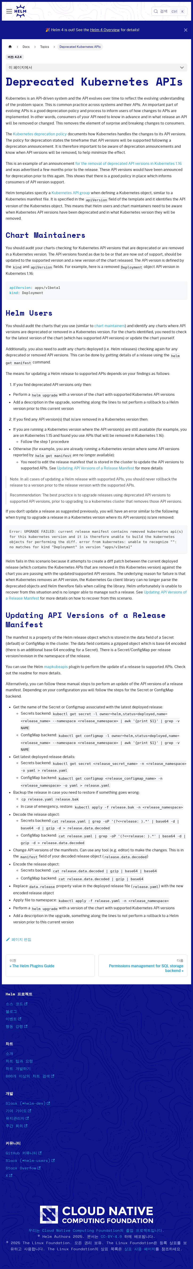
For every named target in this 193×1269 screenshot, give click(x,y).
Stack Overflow (21, 1168)
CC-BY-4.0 (111, 1237)
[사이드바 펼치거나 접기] (9, 11)
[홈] (10, 46)
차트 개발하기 (18, 1069)
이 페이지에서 (20, 67)
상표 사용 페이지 (139, 1249)
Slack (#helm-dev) (26, 1103)
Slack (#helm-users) (28, 1161)
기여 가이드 (16, 1111)
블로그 (11, 1011)
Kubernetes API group (71, 192)
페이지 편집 (21, 939)
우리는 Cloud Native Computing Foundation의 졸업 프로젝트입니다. (96, 1230)
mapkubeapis (56, 666)
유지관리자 (15, 1118)
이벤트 (11, 1019)
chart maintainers (109, 325)
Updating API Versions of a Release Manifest (95, 468)
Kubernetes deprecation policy (40, 134)
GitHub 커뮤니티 (21, 1153)
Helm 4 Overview (105, 29)
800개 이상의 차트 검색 (28, 1076)
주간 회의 (14, 1126)
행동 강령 (14, 1026)
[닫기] (185, 30)
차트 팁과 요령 (19, 1061)
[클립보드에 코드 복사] (181, 287)
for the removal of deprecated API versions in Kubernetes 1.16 (128, 163)
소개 (9, 1054)
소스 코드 (14, 1004)
